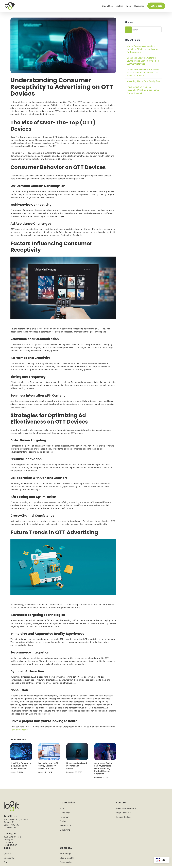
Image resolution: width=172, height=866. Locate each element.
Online (63, 821)
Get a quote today (18, 729)
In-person (64, 817)
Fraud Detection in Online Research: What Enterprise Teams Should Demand (143, 90)
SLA (6, 862)
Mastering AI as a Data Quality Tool (143, 81)
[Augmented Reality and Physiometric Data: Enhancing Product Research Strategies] (105, 751)
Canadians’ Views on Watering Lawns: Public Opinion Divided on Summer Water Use (143, 61)
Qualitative (65, 830)
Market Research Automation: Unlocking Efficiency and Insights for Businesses (142, 49)
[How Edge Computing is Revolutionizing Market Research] (21, 751)
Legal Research (123, 812)
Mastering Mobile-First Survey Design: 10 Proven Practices (49, 766)
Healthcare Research (126, 808)
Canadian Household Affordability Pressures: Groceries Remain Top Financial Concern (143, 72)
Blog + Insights (67, 858)
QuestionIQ (9, 858)
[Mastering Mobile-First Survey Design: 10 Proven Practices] (49, 751)
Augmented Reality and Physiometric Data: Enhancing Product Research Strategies (103, 768)
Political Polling (123, 817)
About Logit (65, 853)
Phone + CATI (66, 825)
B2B (62, 808)
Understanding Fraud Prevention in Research (76, 766)
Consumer (65, 812)
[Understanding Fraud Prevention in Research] (77, 751)
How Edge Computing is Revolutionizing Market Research (20, 766)
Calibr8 (7, 853)
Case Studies (66, 862)
